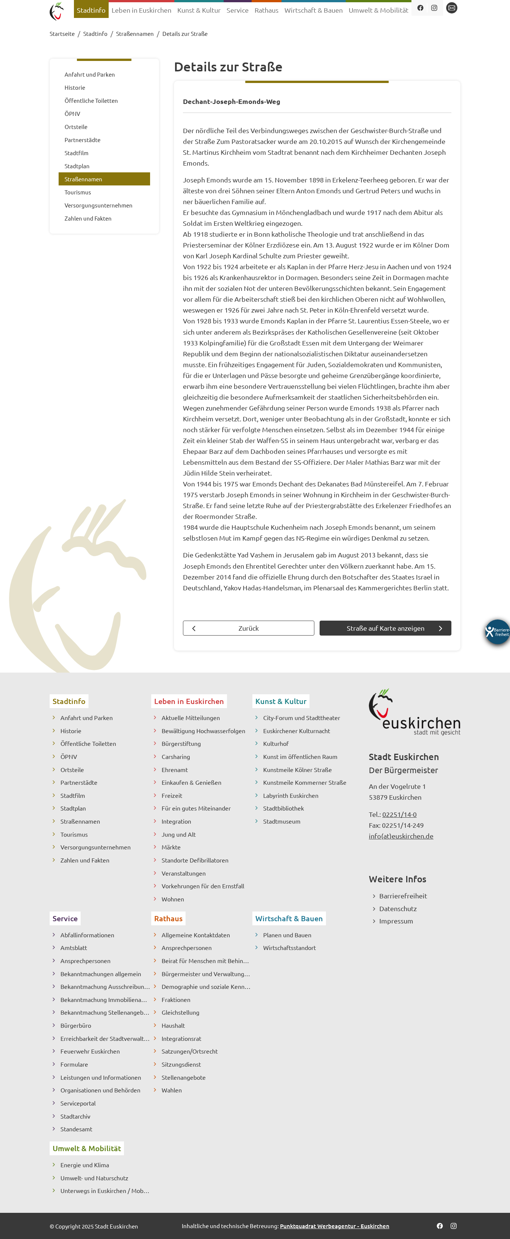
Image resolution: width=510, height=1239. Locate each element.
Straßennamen (80, 821)
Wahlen (172, 1090)
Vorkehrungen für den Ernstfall (203, 885)
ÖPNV (68, 756)
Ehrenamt (175, 769)
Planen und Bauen (287, 934)
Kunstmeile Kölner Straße (297, 769)
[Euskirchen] (58, 12)
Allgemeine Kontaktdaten (196, 934)
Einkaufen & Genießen (191, 782)
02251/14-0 (399, 814)
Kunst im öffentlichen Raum (300, 756)
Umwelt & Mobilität (87, 1148)
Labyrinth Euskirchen (290, 795)
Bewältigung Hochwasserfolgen (203, 730)
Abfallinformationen (87, 934)
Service (65, 918)
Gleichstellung (180, 1012)
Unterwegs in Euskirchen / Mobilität (105, 1190)
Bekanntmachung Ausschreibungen (105, 986)
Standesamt (76, 1128)
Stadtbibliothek (283, 808)
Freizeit (172, 795)
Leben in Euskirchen (189, 701)
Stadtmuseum (282, 821)
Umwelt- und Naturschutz (94, 1177)
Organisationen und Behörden (100, 1090)
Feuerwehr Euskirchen (90, 1051)
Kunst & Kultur (281, 701)
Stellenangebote (184, 1077)
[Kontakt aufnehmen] (451, 7)
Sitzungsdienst (181, 1064)
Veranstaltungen (184, 873)
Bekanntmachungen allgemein (100, 973)
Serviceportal (78, 1103)
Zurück (249, 628)
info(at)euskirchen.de (401, 836)
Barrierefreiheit (403, 896)
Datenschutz (398, 908)
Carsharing (176, 756)
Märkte (171, 847)
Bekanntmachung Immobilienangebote (105, 999)
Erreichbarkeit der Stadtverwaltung (105, 1038)
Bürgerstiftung (181, 743)
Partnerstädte (78, 782)
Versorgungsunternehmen (95, 847)
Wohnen (173, 899)
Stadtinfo (69, 701)
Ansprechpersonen (85, 960)
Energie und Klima (84, 1164)
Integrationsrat (181, 1038)
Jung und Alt (179, 834)
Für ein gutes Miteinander (196, 808)
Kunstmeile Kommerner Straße (304, 782)
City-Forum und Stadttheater (301, 717)
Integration (176, 821)
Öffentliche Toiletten (88, 743)
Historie (70, 730)
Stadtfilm (72, 795)
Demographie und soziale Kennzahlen (207, 986)
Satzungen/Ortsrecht (190, 1051)
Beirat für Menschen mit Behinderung (207, 960)
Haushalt (173, 1025)
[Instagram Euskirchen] (434, 7)
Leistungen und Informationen (100, 1077)
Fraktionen (176, 999)
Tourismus (74, 834)
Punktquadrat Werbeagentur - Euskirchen (334, 1226)
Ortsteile (72, 769)
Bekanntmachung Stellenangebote (105, 1012)
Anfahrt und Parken (86, 717)
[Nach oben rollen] (492, 1221)
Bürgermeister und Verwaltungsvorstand (207, 973)
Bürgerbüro (75, 1025)
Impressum (396, 921)
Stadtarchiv (75, 1116)
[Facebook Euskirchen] (420, 7)
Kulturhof (276, 743)
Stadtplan (73, 808)
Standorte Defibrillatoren (195, 860)
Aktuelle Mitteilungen (191, 717)
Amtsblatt (73, 947)
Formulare (74, 1064)
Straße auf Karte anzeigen (386, 628)
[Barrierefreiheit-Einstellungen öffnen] (497, 632)
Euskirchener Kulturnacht (296, 730)
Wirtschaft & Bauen (289, 918)
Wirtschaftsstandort (289, 947)
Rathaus (168, 918)
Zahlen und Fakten (84, 860)
